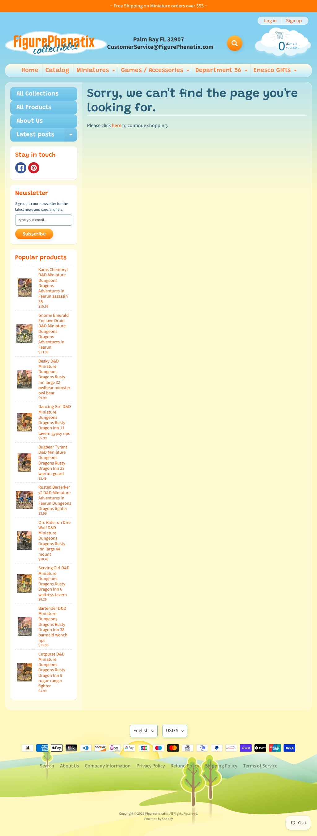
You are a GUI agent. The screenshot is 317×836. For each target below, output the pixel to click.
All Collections (37, 94)
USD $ (172, 730)
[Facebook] (20, 167)
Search (47, 765)
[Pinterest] (33, 167)
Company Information (108, 765)
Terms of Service (260, 765)
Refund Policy (185, 765)
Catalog (57, 70)
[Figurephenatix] (56, 43)
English (141, 730)
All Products (33, 107)
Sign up (294, 20)
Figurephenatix (156, 813)
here (116, 125)
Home (30, 70)
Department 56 (222, 72)
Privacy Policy (151, 765)
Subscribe (34, 234)
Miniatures (96, 72)
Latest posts (46, 137)
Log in (270, 20)
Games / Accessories (156, 72)
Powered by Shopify (158, 819)
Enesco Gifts (276, 72)
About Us (29, 121)
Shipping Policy (221, 765)
